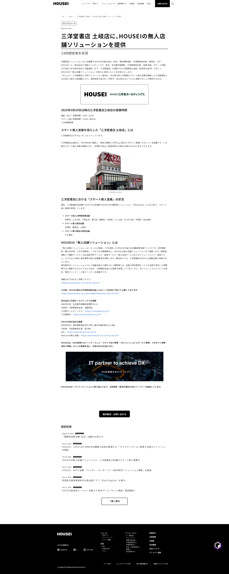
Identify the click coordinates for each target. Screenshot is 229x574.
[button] (85, 3)
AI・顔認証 (130, 536)
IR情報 (131, 3)
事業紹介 (152, 533)
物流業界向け (130, 552)
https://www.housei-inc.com (80, 331)
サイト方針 (107, 564)
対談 (103, 546)
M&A (149, 3)
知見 (102, 543)
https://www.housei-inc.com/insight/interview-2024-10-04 (89, 293)
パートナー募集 (155, 552)
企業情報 (152, 537)
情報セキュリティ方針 (161, 564)
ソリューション (131, 533)
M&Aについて (154, 548)
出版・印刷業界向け (133, 547)
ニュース (104, 533)
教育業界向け (130, 545)
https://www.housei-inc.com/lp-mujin (79, 282)
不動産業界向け (131, 543)
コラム (104, 551)
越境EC (128, 549)
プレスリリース (107, 537)
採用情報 (140, 3)
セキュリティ (130, 538)
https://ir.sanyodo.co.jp (96, 311)
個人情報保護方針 (142, 564)
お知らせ (105, 535)
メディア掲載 (106, 540)
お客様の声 (105, 549)
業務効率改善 (130, 540)
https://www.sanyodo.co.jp (86, 314)
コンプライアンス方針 (124, 564)
